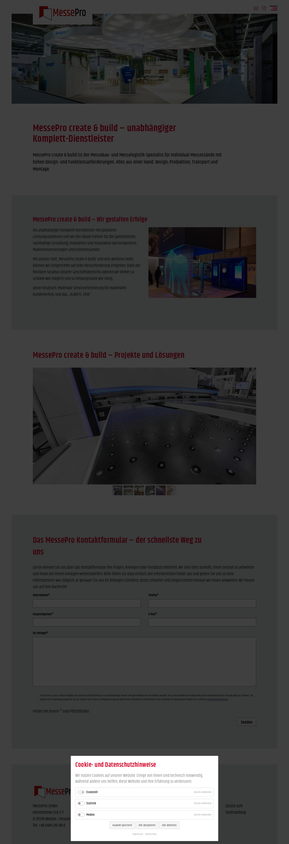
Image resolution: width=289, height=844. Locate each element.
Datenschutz (150, 834)
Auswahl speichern (122, 825)
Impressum (138, 834)
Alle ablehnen (169, 825)
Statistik (91, 803)
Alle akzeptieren (147, 825)
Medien (90, 814)
